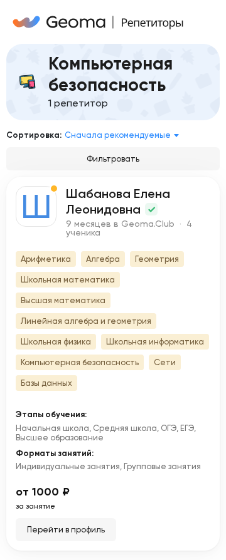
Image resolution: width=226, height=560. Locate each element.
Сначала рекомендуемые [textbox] (118, 135)
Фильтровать (113, 158)
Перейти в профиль (66, 529)
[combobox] (124, 135)
